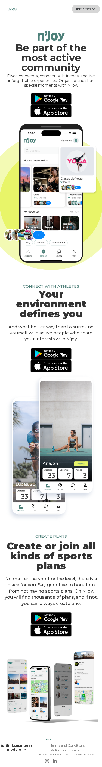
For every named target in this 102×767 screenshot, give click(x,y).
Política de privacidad (67, 750)
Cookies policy (85, 755)
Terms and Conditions (68, 745)
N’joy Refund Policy (54, 755)
